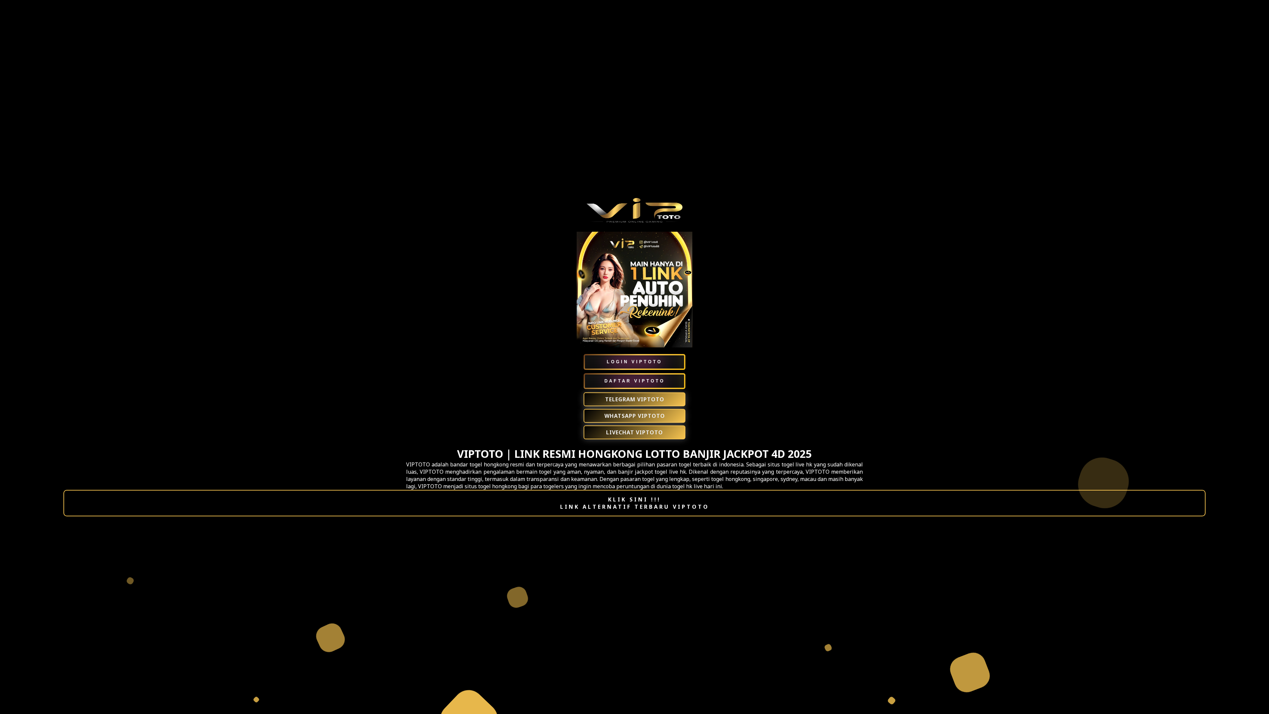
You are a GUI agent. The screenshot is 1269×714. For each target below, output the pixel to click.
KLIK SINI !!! (634, 499)
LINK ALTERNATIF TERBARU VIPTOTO (634, 506)
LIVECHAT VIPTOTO (634, 432)
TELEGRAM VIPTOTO (634, 399)
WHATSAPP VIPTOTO (634, 415)
